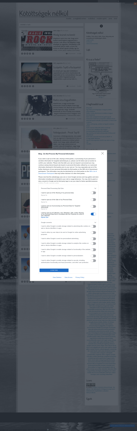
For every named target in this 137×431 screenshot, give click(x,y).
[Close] (103, 154)
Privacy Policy (80, 277)
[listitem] (68, 188)
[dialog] (68, 215)
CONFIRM (54, 270)
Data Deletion (57, 277)
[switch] (93, 192)
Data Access (68, 277)
